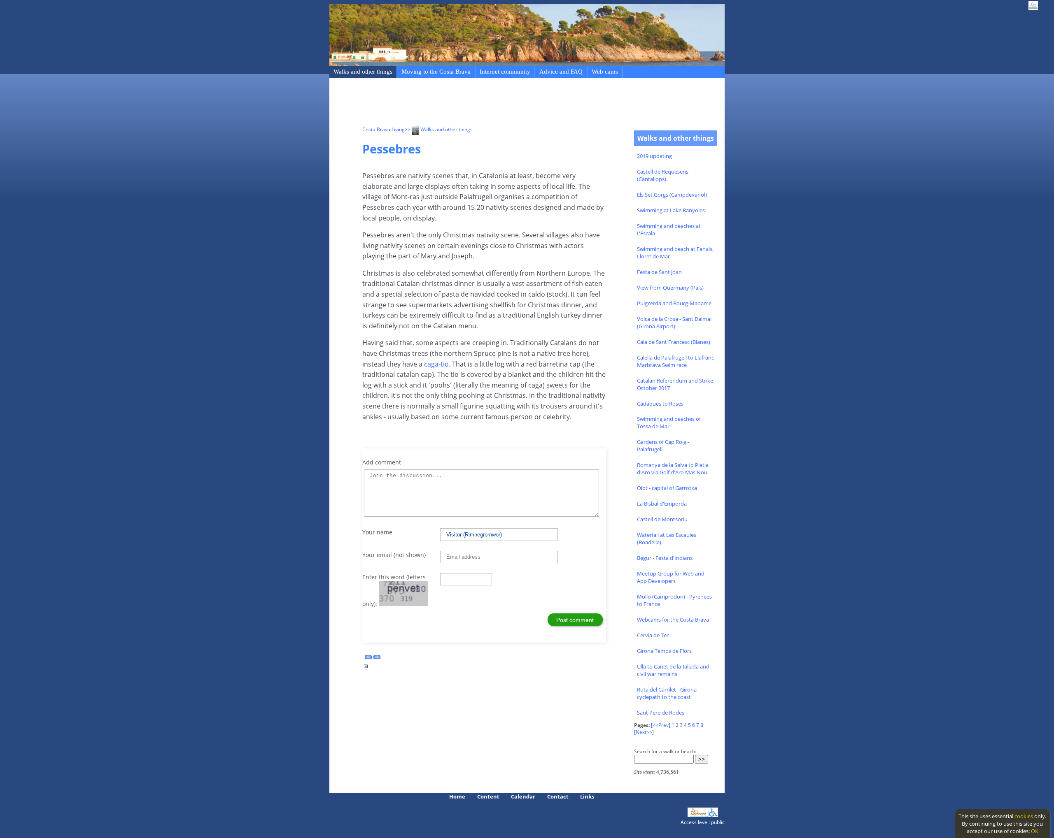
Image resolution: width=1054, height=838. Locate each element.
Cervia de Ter (653, 635)
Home (457, 796)
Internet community (505, 71)
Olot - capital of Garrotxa (667, 488)
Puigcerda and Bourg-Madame (674, 303)
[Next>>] (644, 732)
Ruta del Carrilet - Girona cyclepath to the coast (667, 693)
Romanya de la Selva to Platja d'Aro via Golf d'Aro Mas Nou (673, 468)
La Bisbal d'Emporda (662, 503)
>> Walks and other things (439, 129)
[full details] (366, 668)
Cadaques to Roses (660, 403)
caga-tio (436, 364)
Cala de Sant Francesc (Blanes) (673, 342)
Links (587, 796)
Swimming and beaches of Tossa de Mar (669, 422)
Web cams (605, 71)
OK (1034, 831)
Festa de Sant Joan (659, 272)
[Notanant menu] (698, 815)
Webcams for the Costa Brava (673, 619)
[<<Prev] (660, 725)
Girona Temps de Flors (664, 651)
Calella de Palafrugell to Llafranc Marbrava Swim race (675, 361)
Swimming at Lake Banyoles (671, 210)
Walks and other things (362, 71)
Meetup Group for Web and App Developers (670, 577)
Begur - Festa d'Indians (665, 558)
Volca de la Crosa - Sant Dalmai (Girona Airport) (674, 322)
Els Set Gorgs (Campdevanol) (672, 194)
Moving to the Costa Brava (436, 71)
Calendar (523, 796)
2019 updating (654, 156)
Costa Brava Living (383, 129)
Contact (558, 796)
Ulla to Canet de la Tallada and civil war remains (673, 670)
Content (488, 796)
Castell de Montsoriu (662, 519)
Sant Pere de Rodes (660, 712)
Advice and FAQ (561, 71)
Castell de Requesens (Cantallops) (662, 175)
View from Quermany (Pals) (670, 287)
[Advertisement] (512, 103)
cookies (1023, 816)
